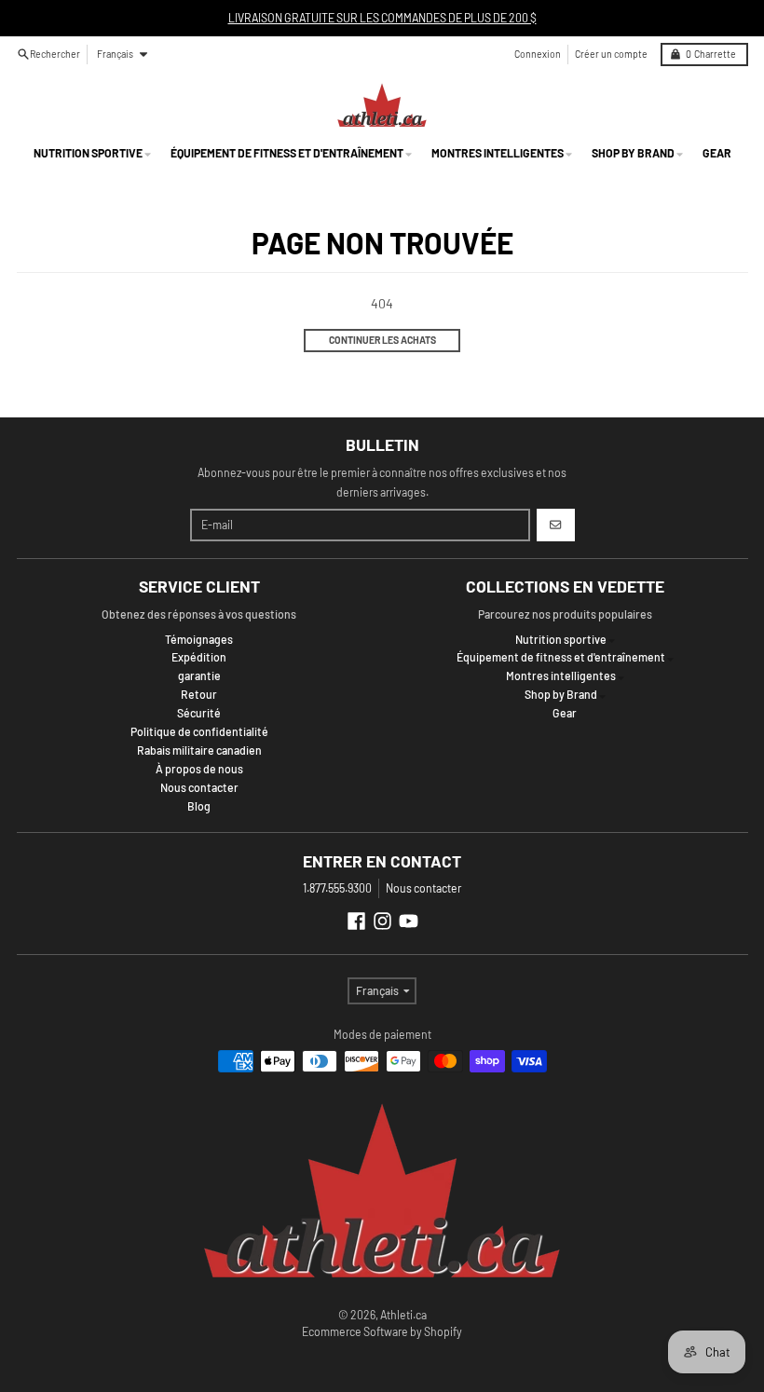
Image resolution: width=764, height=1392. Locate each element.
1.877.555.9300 (337, 887)
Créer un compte (611, 54)
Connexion (537, 54)
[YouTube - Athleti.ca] (408, 921)
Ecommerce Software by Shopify (382, 1331)
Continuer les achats (382, 340)
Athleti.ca (403, 1314)
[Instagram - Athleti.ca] (382, 921)
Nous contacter (423, 887)
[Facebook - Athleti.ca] (356, 921)
